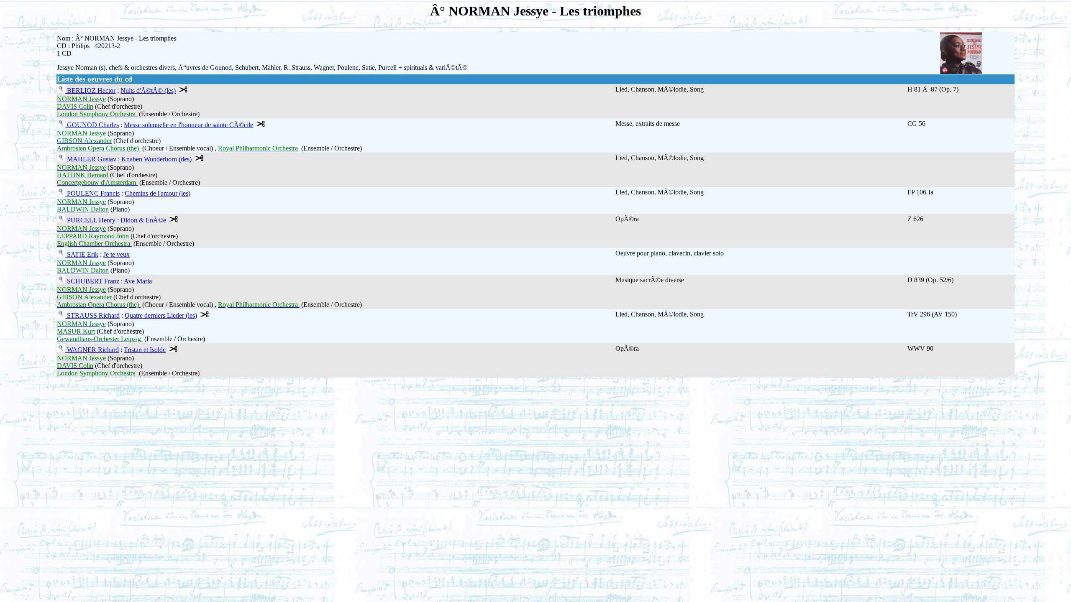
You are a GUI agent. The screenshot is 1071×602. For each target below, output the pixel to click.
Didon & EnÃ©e (143, 220)
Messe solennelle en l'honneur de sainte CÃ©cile (188, 124)
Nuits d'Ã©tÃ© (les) (148, 90)
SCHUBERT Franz (92, 281)
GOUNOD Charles (92, 124)
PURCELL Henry (90, 220)
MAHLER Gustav (90, 159)
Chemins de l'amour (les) (157, 193)
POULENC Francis (92, 193)
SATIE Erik (81, 254)
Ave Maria (138, 281)
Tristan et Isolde (145, 349)
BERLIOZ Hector (90, 90)
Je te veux (116, 254)
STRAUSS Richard (92, 315)
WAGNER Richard (92, 349)
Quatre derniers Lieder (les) (161, 315)
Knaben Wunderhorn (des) (156, 159)
